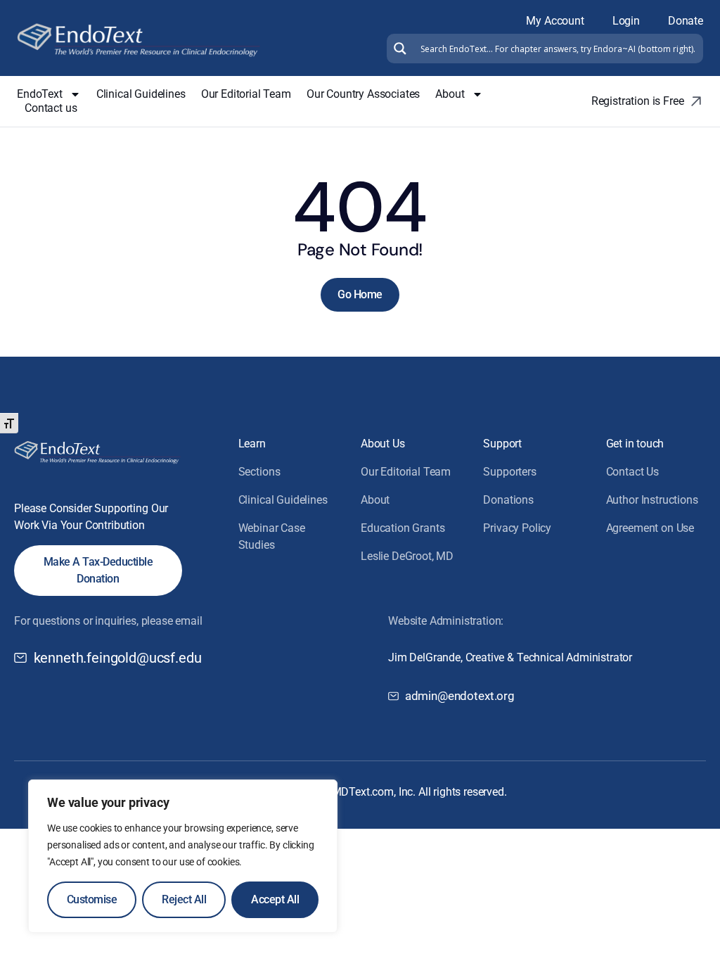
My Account (555, 20)
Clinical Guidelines (141, 94)
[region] (183, 856)
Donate (685, 20)
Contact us (51, 108)
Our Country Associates (363, 94)
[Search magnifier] (398, 48)
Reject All (184, 899)
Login (626, 20)
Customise (92, 899)
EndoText (40, 94)
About (449, 94)
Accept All (275, 899)
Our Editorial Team (246, 94)
